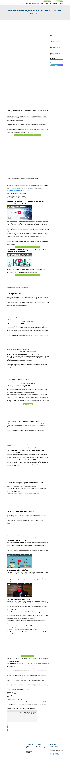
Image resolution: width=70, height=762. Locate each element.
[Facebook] (28, 723)
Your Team (24, 3)
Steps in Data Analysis (54, 31)
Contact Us (60, 3)
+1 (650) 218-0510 (55, 754)
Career (27, 748)
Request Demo (59, 1)
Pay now (27, 753)
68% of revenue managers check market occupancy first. (18, 190)
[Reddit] (28, 727)
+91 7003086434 (55, 751)
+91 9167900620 (55, 753)
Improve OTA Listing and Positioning (55, 54)
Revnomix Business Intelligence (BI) (42, 748)
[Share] (28, 730)
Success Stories (29, 751)
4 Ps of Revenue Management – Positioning (56, 42)
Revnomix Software (31, 3)
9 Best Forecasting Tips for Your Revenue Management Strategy (26, 493)
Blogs (27, 747)
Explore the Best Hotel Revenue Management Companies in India (28, 134)
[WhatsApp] (28, 729)
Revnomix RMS (38, 746)
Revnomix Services (41, 3)
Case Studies (48, 3)
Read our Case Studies (27, 404)
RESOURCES (54, 3)
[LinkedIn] (28, 728)
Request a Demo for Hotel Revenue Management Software (28, 246)
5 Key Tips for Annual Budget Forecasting (56, 36)
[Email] (28, 725)
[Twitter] (28, 724)
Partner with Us (47, 1)
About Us (27, 746)
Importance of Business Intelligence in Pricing (55, 48)
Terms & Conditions (29, 755)
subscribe (57, 65)
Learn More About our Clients (28, 656)
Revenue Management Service (41, 747)
